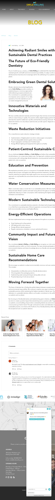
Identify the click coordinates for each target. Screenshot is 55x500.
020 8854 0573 (18, 458)
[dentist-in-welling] (12, 325)
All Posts (3, 35)
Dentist (16, 35)
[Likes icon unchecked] (13, 369)
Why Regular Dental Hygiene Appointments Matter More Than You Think (35, 334)
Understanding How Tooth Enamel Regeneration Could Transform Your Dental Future (11, 334)
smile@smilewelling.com (16, 460)
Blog (10, 35)
